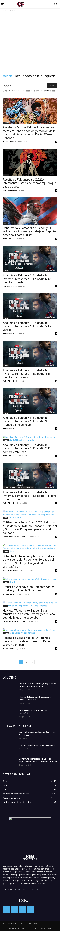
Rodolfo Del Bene (10, 570)
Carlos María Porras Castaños (15, 537)
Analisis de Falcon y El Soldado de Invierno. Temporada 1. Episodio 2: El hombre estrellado (27, 448)
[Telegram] (22, 909)
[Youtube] (30, 909)
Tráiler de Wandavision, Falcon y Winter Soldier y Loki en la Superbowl (28, 588)
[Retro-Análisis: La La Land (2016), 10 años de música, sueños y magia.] (10, 687)
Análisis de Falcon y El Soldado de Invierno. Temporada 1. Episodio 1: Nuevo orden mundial (30, 496)
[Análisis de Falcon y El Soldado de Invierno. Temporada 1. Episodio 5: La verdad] (30, 306)
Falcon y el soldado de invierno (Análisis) (18, 488)
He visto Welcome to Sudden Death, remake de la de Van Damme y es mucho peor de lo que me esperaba (29, 614)
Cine (5, 223)
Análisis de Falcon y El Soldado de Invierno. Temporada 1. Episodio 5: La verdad (27, 326)
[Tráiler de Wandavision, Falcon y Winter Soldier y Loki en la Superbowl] (30, 580)
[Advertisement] (30, 44)
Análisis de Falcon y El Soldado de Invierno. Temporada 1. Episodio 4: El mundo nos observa (27, 374)
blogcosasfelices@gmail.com (30, 889)
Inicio (5, 10)
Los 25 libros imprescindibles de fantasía (37, 745)
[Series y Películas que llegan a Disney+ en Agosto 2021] (10, 735)
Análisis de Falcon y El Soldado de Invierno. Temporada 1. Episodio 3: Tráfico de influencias (25, 421)
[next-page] (38, 662)
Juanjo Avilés (8, 142)
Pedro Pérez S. (8, 239)
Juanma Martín (9, 594)
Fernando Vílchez (10, 190)
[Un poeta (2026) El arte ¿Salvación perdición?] (10, 714)
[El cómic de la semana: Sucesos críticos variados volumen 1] (10, 700)
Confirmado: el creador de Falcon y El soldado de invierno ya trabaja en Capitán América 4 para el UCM (29, 231)
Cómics (6, 123)
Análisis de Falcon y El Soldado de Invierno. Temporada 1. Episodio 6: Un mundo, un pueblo (27, 279)
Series (6, 271)
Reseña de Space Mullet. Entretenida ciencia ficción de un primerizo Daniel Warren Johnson (27, 641)
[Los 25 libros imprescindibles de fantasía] (10, 749)
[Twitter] (14, 909)
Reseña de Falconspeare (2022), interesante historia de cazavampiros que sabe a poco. (29, 183)
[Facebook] (6, 909)
